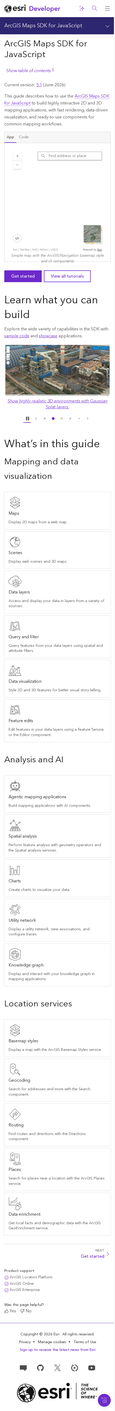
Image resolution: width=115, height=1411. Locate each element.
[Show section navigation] (107, 25)
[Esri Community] (23, 1367)
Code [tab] (24, 137)
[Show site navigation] (107, 8)
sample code (16, 336)
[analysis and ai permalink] (68, 760)
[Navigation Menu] (104, 1400)
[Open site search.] (94, 8)
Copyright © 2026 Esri (40, 1334)
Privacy (25, 1342)
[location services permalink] (76, 1004)
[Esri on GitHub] (40, 1367)
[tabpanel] (57, 202)
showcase (48, 336)
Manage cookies (52, 1342)
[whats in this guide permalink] (104, 445)
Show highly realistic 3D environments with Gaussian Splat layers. (57, 404)
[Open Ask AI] (81, 8)
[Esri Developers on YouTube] (91, 1367)
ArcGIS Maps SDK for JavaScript (43, 26)
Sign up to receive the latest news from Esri (57, 1350)
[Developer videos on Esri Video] (74, 1367)
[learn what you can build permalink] (34, 315)
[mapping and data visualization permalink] (56, 477)
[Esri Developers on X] (57, 1367)
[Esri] (57, 1392)
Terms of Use (85, 1342)
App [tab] (10, 137)
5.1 (39, 85)
